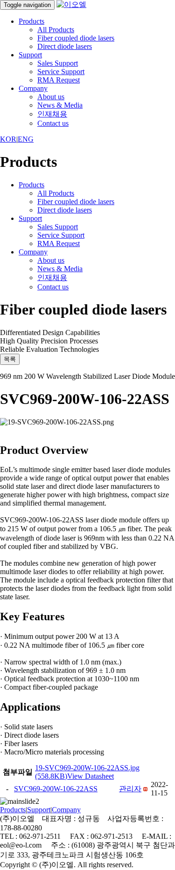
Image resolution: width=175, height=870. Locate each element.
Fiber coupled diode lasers (75, 38)
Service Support (60, 71)
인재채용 (52, 114)
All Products (55, 30)
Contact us (53, 123)
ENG (26, 139)
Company (33, 88)
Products (31, 21)
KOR (8, 139)
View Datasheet (90, 776)
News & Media (60, 105)
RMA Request (58, 80)
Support (30, 55)
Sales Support (57, 63)
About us (50, 97)
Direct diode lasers (64, 46)
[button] (130, 789)
